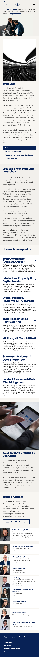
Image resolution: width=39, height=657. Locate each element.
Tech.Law (8, 148)
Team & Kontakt (11, 159)
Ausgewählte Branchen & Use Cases (19, 155)
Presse (6, 652)
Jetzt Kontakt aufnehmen (16, 522)
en (18, 4)
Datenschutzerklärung (12, 649)
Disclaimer (7, 645)
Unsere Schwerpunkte (13, 151)
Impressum (8, 642)
